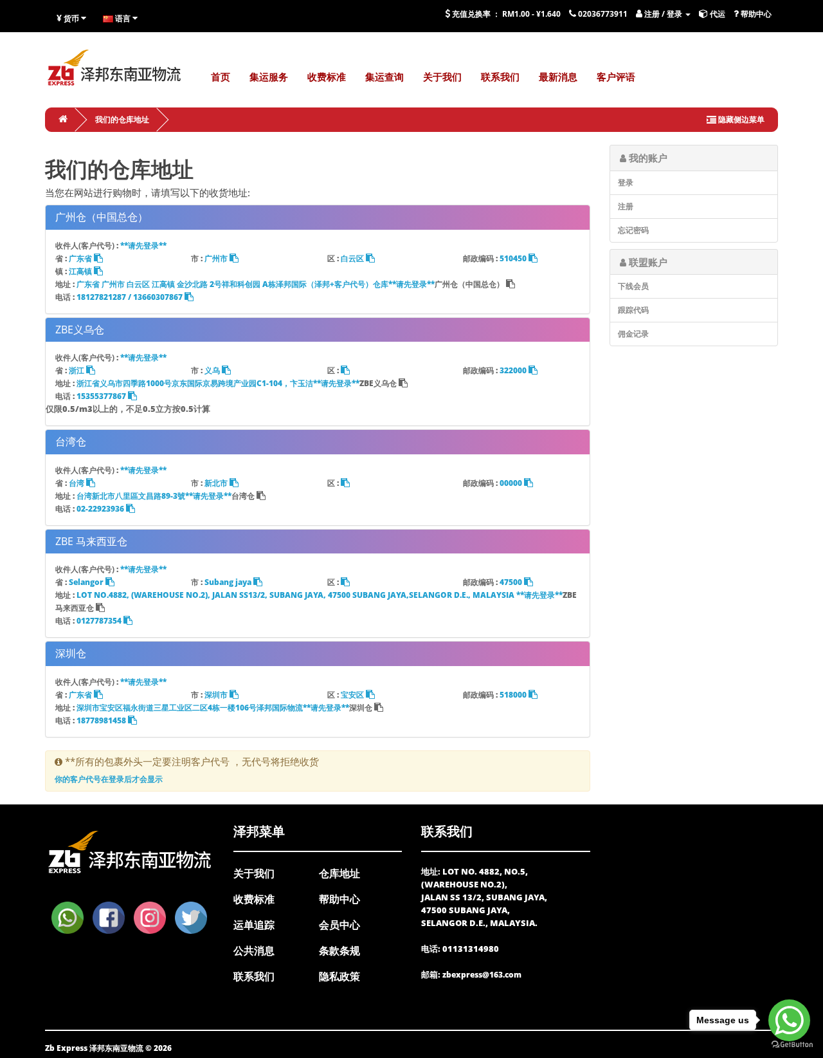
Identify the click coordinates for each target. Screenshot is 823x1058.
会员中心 (339, 925)
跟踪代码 (633, 309)
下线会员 (633, 286)
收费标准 (254, 899)
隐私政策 (339, 976)
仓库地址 (339, 873)
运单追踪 (254, 925)
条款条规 (339, 950)
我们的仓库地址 (122, 119)
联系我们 (254, 976)
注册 (625, 206)
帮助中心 (339, 899)
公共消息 (254, 950)
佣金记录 (633, 333)
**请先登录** (143, 245)
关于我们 (254, 873)
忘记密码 (633, 230)
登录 (625, 182)
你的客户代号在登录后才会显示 (109, 779)
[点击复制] (345, 370)
